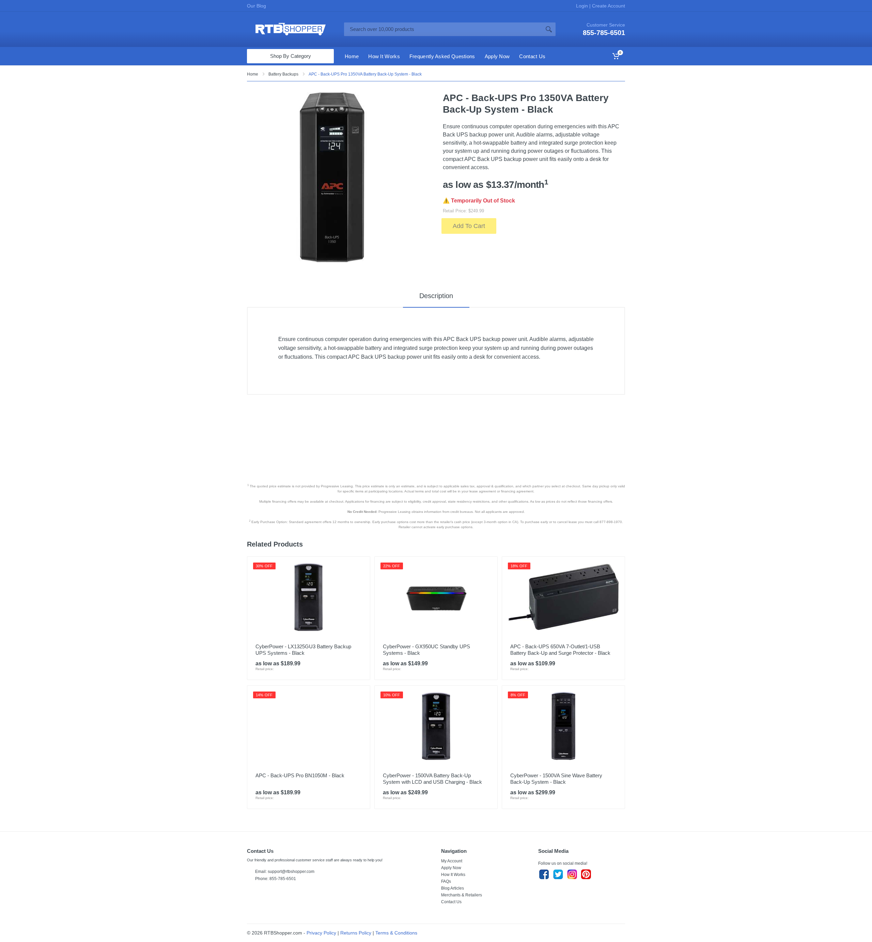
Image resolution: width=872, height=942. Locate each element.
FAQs (446, 881)
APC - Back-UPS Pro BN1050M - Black (299, 775)
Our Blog (256, 5)
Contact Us (451, 901)
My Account (451, 861)
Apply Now (451, 867)
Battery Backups (283, 74)
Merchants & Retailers (461, 895)
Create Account (608, 5)
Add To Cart (469, 226)
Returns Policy (355, 933)
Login (582, 5)
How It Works (453, 874)
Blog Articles (452, 888)
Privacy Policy (321, 933)
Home (252, 74)
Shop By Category (290, 56)
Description (436, 295)
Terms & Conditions (396, 933)
